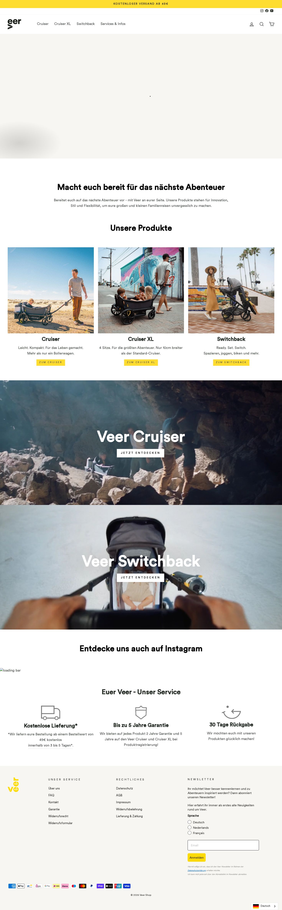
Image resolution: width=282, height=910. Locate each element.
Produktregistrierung (140, 745)
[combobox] (264, 906)
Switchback (86, 24)
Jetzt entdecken (140, 453)
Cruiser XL (62, 24)
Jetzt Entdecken (140, 577)
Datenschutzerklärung (197, 871)
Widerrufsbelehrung (129, 809)
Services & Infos (113, 24)
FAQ (51, 795)
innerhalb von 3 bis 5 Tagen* (50, 745)
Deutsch (265, 906)
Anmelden (197, 857)
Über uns (54, 788)
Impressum (123, 802)
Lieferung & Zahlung (129, 816)
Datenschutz (124, 788)
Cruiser (43, 24)
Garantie (54, 809)
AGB (119, 795)
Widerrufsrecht (58, 816)
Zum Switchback (231, 362)
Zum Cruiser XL (141, 362)
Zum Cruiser (50, 362)
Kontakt (53, 802)
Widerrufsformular (60, 823)
